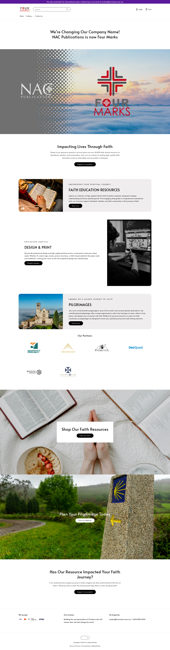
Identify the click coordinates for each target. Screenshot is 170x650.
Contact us (39, 16)
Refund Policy (96, 646)
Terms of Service (75, 646)
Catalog (28, 16)
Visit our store (85, 435)
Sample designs (33, 263)
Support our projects (85, 164)
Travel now (76, 323)
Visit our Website (85, 520)
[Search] (67, 9)
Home (22, 16)
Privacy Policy (86, 646)
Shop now (75, 206)
